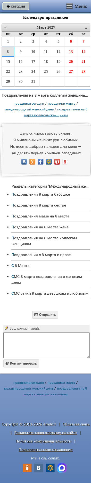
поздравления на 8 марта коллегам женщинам (44, 241)
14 (83, 52)
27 (71, 71)
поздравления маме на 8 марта (40, 216)
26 (58, 71)
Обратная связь (76, 424)
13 (71, 52)
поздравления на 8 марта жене (39, 227)
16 (21, 61)
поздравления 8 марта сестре (38, 205)
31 (33, 81)
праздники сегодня (29, 103)
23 (21, 71)
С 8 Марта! (21, 265)
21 (83, 61)
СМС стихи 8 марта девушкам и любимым (50, 293)
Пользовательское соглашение (45, 450)
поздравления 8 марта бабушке (40, 194)
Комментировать (21, 363)
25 (46, 71)
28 (83, 71)
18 (46, 61)
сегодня (16, 6)
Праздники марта (61, 103)
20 (71, 61)
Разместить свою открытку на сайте (45, 433)
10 (33, 52)
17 (33, 61)
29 (8, 81)
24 (33, 71)
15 (8, 61)
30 (21, 81)
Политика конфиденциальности (43, 441)
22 (8, 71)
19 (58, 61)
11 (46, 52)
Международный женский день (29, 109)
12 (58, 52)
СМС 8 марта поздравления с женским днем (46, 279)
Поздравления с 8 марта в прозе (41, 254)
